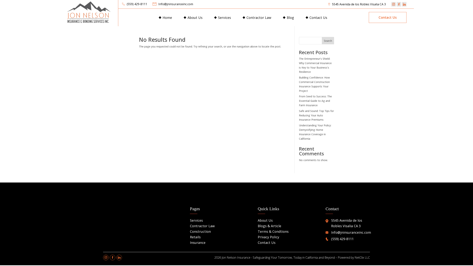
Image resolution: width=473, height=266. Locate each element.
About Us (195, 17)
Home (167, 17)
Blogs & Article (269, 226)
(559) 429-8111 (137, 4)
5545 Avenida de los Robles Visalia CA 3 (359, 4)
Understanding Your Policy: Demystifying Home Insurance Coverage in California (315, 132)
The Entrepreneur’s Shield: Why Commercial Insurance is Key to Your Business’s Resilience (315, 65)
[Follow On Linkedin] (404, 4)
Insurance (197, 242)
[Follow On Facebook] (399, 4)
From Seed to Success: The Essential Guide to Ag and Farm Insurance (315, 101)
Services (224, 17)
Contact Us (318, 17)
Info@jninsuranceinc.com (175, 4)
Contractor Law (258, 17)
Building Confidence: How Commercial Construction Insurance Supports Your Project (314, 84)
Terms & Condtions (273, 231)
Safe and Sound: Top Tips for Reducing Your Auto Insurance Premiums (316, 115)
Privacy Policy (268, 237)
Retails (195, 237)
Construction (200, 231)
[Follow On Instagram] (393, 4)
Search (328, 40)
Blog (290, 17)
